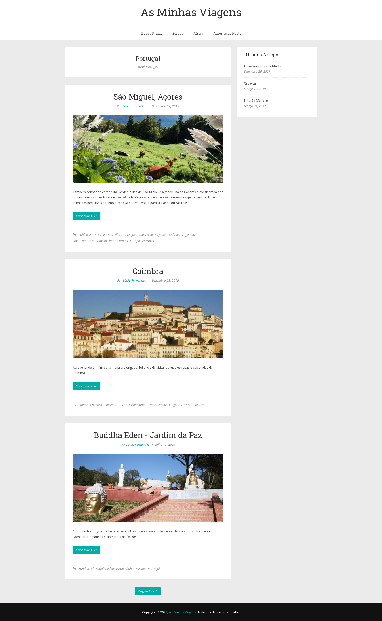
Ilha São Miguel (125, 234)
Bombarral (86, 568)
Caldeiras (85, 234)
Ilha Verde (146, 234)
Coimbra (148, 271)
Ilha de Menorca (256, 100)
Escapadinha (137, 405)
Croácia (250, 83)
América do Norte (227, 33)
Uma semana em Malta (262, 66)
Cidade (83, 405)
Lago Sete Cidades (167, 234)
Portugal (148, 241)
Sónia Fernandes (134, 106)
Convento (110, 405)
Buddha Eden (105, 568)
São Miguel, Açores (148, 96)
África (198, 33)
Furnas (108, 234)
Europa (177, 33)
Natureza (88, 241)
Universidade (158, 405)
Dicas (97, 234)
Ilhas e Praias (151, 33)
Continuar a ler (86, 216)
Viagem (102, 241)
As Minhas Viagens (191, 12)
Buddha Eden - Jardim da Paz (148, 435)
